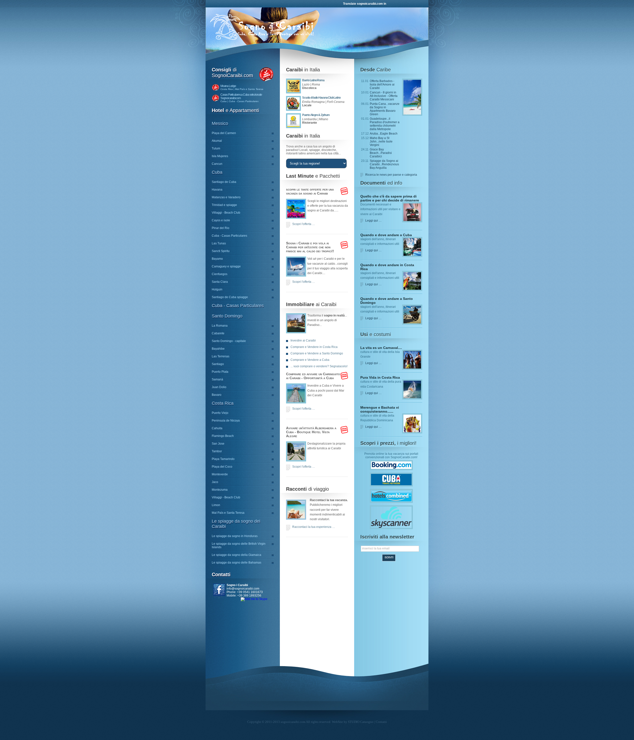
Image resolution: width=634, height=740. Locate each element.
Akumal (217, 140)
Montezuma (220, 489)
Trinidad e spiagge (224, 205)
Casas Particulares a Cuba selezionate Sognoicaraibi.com (241, 96)
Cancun (217, 164)
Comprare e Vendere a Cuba (310, 360)
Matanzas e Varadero (226, 197)
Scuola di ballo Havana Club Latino (321, 97)
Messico (220, 123)
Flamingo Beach (223, 436)
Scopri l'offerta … (303, 224)
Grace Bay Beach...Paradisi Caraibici (381, 153)
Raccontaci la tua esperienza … (313, 527)
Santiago (218, 364)
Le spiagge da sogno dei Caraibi (236, 524)
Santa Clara (220, 282)
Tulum (216, 148)
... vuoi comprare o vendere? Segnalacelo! (319, 366)
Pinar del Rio (220, 228)
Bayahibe (218, 348)
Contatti (381, 722)
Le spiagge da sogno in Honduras (235, 536)
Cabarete (218, 333)
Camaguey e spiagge (226, 266)
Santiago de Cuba (224, 182)
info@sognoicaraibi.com (243, 588)
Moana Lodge (228, 86)
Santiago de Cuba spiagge (230, 297)
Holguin (217, 289)
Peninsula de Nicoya (226, 420)
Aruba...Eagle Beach (383, 133)
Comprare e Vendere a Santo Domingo (317, 353)
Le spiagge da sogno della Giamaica (236, 555)
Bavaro (216, 395)
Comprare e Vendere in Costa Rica (314, 347)
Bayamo (217, 258)
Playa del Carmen (224, 133)
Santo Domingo (227, 315)
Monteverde (220, 474)
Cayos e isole (221, 220)
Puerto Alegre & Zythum (316, 115)
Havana (217, 189)
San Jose (218, 443)
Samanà (217, 379)
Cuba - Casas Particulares (229, 235)
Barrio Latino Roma (313, 80)
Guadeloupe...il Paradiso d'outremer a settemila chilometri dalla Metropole (384, 124)
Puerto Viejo (220, 413)
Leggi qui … (373, 220)
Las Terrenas (220, 356)
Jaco (215, 482)
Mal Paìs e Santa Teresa (228, 512)
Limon (216, 505)
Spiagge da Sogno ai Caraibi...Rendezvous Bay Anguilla (384, 164)
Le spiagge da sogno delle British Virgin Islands (238, 545)
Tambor (217, 451)
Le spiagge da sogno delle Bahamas (236, 562)
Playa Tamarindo (223, 459)
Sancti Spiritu (221, 251)
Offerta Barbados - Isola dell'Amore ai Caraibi (382, 84)
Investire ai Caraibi (303, 340)
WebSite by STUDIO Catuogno (352, 722)
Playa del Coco (222, 466)
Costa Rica (223, 403)
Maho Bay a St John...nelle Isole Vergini (381, 141)
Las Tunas (219, 243)
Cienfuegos (219, 274)
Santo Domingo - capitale (229, 341)
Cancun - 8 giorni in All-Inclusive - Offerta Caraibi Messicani (383, 96)
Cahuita (217, 428)
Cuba (217, 172)
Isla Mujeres (220, 156)
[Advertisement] (316, 578)
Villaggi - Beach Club (226, 212)
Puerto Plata (220, 371)
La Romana (220, 325)
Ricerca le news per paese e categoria (391, 174)
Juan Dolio (219, 387)
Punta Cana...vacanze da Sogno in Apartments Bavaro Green (384, 109)
